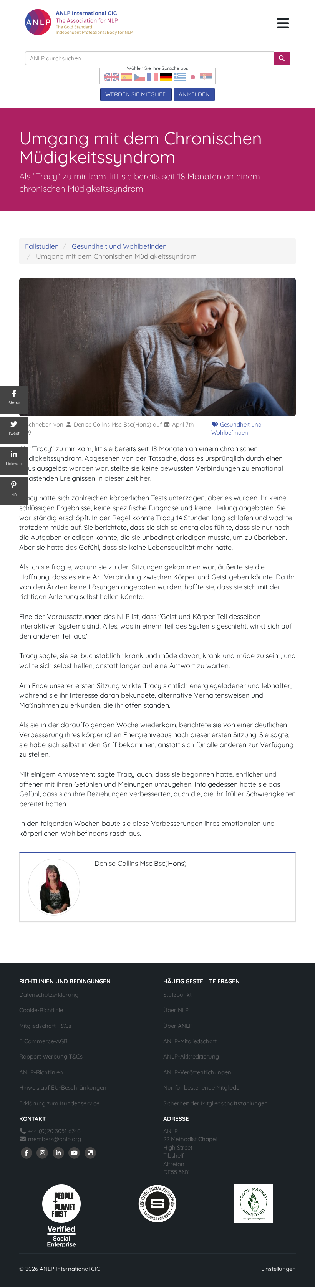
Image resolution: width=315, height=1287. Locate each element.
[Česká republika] (139, 76)
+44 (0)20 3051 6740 (54, 1131)
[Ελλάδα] (180, 76)
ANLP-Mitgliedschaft (190, 1041)
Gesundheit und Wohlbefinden (119, 246)
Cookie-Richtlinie (41, 1010)
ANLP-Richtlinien (41, 1072)
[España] (126, 76)
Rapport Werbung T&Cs (51, 1056)
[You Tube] (74, 1152)
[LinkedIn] (58, 1152)
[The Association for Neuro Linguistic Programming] (79, 22)
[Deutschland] (166, 76)
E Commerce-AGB (43, 1041)
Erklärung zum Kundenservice (59, 1103)
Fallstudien (42, 246)
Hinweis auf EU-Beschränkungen (62, 1087)
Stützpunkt (177, 994)
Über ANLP (177, 1025)
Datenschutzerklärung (48, 994)
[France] (152, 76)
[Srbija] (206, 76)
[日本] (193, 76)
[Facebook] (26, 1152)
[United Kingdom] (111, 76)
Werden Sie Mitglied (136, 94)
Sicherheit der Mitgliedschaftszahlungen (215, 1103)
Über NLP (176, 1010)
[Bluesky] (90, 1152)
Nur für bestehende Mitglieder (202, 1087)
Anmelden (194, 94)
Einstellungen (278, 1268)
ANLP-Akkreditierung (191, 1056)
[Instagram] (42, 1152)
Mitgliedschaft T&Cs (45, 1025)
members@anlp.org (54, 1139)
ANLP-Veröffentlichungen (197, 1072)
